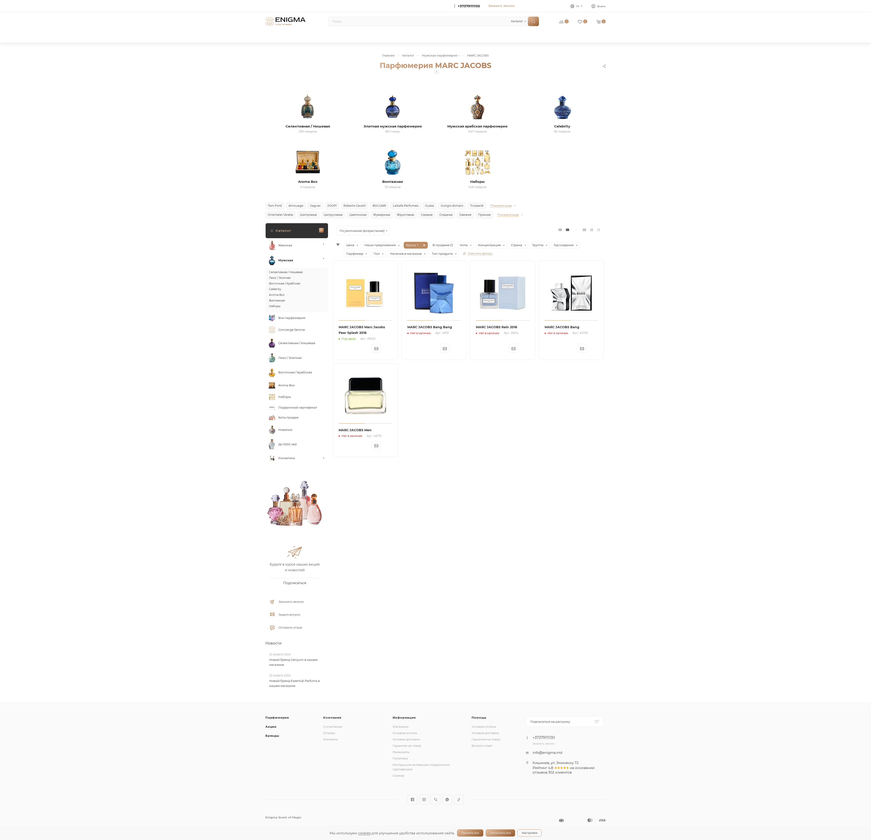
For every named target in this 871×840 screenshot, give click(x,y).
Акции (270, 726)
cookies (364, 833)
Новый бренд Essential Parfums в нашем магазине (294, 683)
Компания (332, 717)
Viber (435, 799)
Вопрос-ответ (482, 745)
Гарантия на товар (407, 745)
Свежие (465, 214)
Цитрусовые (333, 214)
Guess (429, 205)
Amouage (296, 205)
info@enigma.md (547, 752)
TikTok (459, 799)
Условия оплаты (405, 733)
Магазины (401, 726)
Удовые (427, 214)
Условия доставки (406, 739)
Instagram (424, 799)
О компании (332, 726)
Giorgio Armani (452, 205)
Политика (400, 758)
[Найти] (533, 21)
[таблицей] (598, 229)
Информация (404, 717)
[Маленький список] (560, 229)
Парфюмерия (277, 717)
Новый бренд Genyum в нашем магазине (293, 662)
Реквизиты (401, 752)
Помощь (479, 717)
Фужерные (381, 214)
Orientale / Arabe (280, 214)
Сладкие (446, 214)
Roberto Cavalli (354, 205)
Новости (273, 643)
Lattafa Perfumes (405, 205)
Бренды (272, 735)
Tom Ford (275, 205)
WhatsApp (447, 799)
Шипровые (308, 214)
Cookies (398, 775)
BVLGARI (379, 205)
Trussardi (477, 205)
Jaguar (315, 205)
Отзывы (329, 733)
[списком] (591, 229)
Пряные (484, 214)
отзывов (540, 772)
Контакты (330, 739)
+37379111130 (469, 6)
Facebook (412, 799)
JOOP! (332, 205)
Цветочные (358, 214)
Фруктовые (405, 214)
